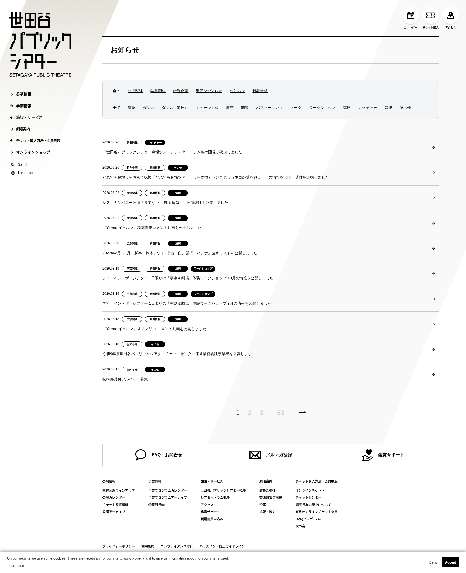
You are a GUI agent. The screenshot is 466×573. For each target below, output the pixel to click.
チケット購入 (431, 27)
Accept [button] (450, 562)
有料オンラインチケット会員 (317, 512)
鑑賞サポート (391, 454)
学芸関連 (158, 91)
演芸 (230, 107)
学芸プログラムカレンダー (167, 490)
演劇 (131, 107)
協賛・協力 (267, 512)
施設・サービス (29, 117)
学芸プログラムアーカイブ (167, 497)
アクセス (450, 27)
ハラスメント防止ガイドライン (222, 546)
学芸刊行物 (156, 505)
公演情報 (23, 94)
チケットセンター (308, 497)
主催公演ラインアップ (118, 490)
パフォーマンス (269, 107)
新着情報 (260, 91)
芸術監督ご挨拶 (270, 497)
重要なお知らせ (209, 91)
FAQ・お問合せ (167, 454)
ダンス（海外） (175, 107)
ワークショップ (322, 107)
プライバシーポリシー (118, 546)
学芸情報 (23, 106)
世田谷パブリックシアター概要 (223, 490)
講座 (347, 107)
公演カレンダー (113, 497)
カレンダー (410, 27)
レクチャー (367, 107)
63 (280, 413)
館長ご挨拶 (267, 490)
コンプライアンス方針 (177, 546)
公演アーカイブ (113, 512)
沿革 (262, 505)
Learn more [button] (16, 566)
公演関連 (135, 91)
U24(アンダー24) (308, 519)
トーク (295, 107)
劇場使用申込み (212, 519)
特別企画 (180, 91)
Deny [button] (433, 562)
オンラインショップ (33, 152)
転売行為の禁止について (313, 505)
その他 (405, 107)
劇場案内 (23, 129)
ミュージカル (207, 107)
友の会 (300, 526)
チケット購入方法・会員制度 (38, 140)
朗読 (245, 107)
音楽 (388, 107)
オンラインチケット (310, 490)
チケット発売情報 (115, 505)
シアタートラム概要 (215, 497)
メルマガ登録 (279, 454)
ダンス (148, 107)
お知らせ (125, 50)
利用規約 (147, 546)
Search (23, 164)
